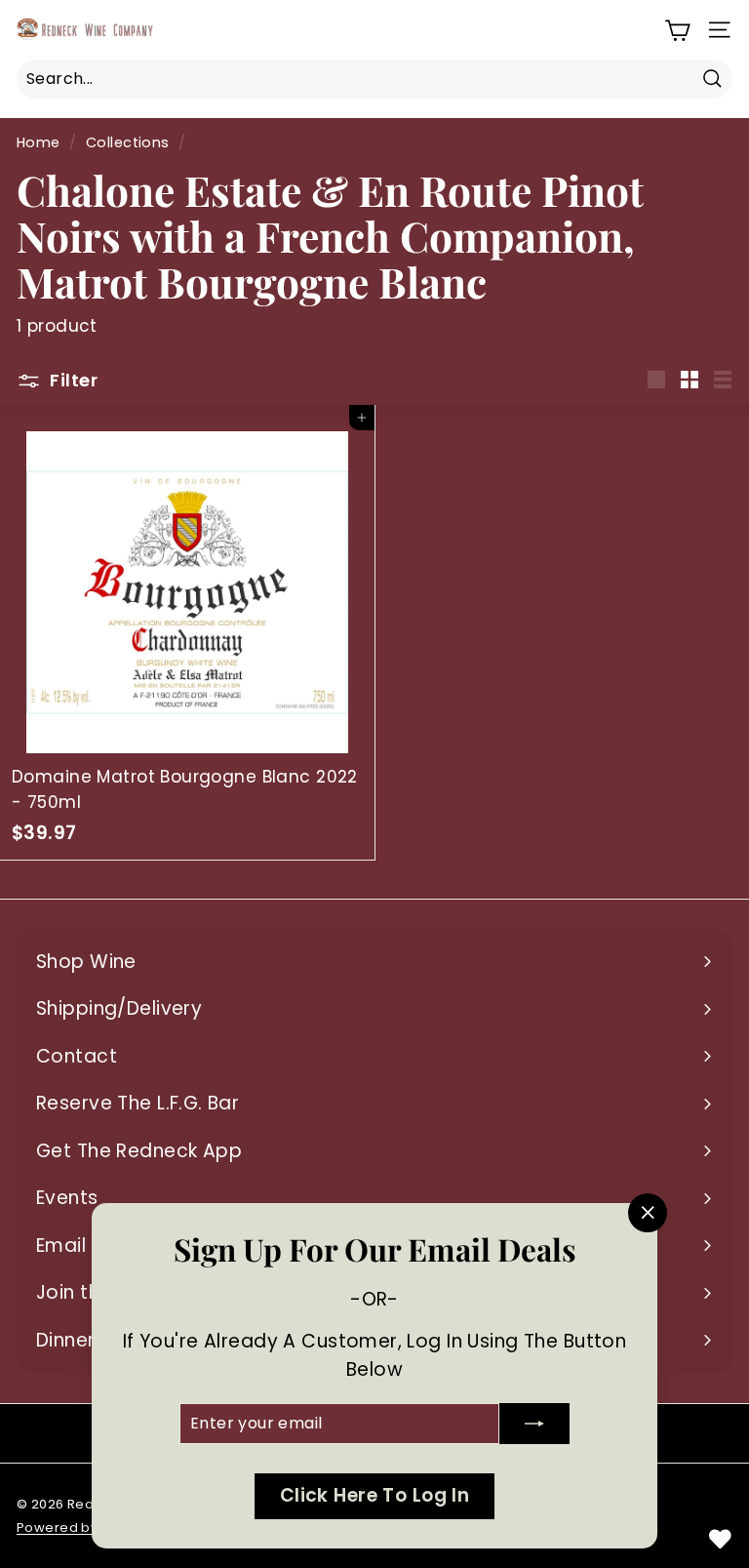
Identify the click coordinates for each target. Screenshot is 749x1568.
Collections (128, 142)
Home (38, 142)
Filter (72, 380)
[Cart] (677, 30)
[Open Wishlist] (719, 1538)
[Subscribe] (534, 1423)
